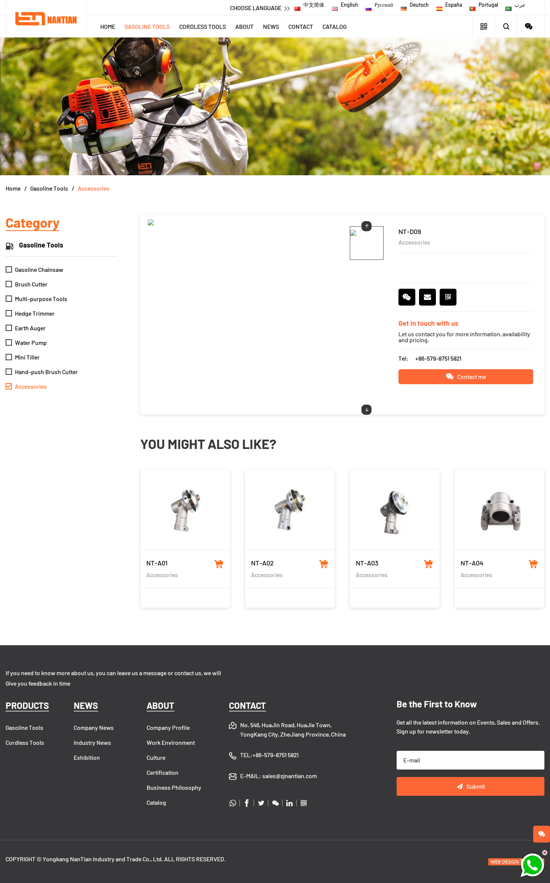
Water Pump (26, 342)
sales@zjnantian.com (289, 775)
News (271, 26)
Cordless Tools (202, 26)
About (244, 26)
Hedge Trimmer (30, 313)
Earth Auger (26, 327)
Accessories (94, 188)
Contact (300, 26)
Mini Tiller (23, 357)
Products (27, 705)
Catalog (334, 26)
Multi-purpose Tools (36, 298)
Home (107, 26)
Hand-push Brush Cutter (42, 371)
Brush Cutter (27, 284)
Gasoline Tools (147, 26)
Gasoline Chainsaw (34, 269)
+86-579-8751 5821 (438, 358)
